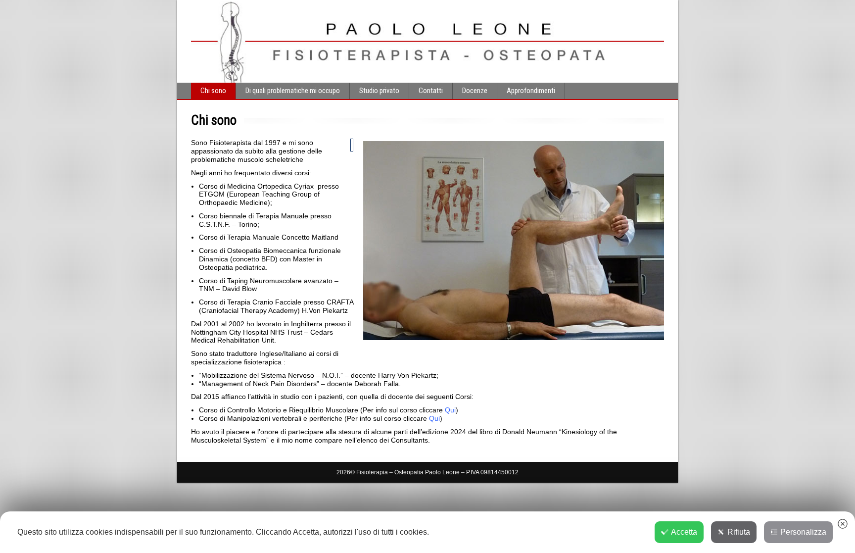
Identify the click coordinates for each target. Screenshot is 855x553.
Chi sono (213, 90)
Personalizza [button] (803, 532)
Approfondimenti (531, 90)
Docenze (474, 90)
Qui (450, 410)
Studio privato (379, 90)
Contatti (431, 90)
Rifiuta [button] (738, 532)
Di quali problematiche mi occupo (292, 90)
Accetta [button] (684, 532)
